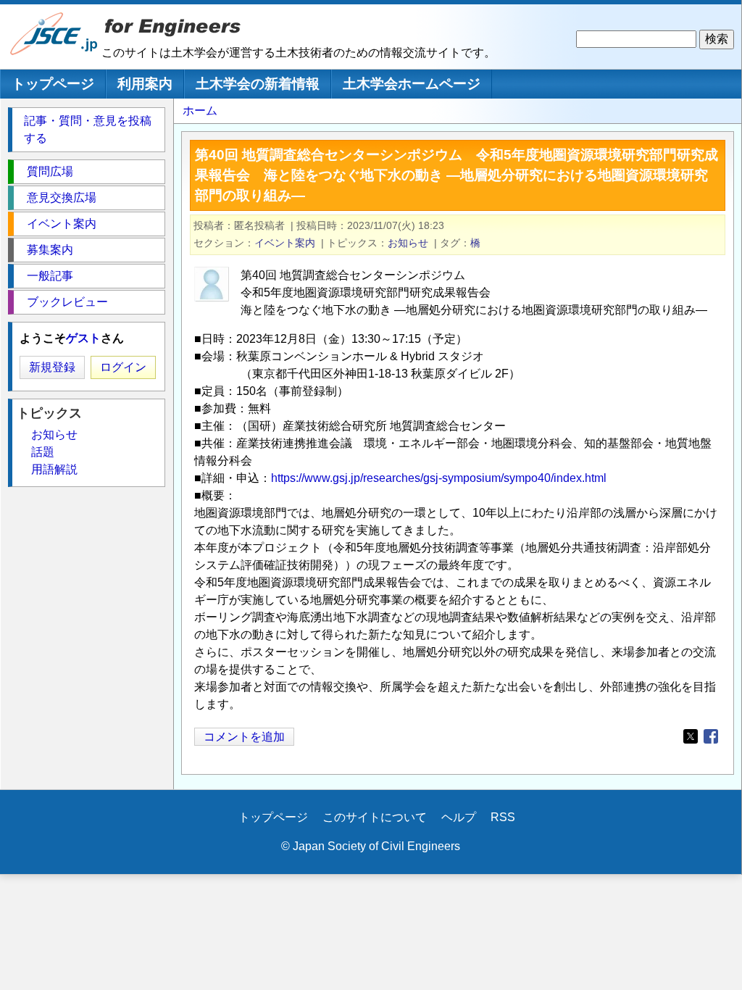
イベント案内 (284, 243)
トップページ (53, 83)
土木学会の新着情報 (258, 83)
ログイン (123, 367)
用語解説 (54, 469)
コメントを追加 (244, 737)
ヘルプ (458, 817)
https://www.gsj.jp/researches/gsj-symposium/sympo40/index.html (438, 478)
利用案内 (144, 83)
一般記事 (50, 276)
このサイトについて (374, 817)
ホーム (200, 110)
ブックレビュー (67, 302)
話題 (42, 452)
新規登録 (52, 367)
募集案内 (50, 250)
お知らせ (408, 243)
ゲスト (83, 338)
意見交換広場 (61, 197)
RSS (503, 817)
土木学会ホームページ (411, 83)
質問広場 (50, 171)
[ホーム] (54, 52)
